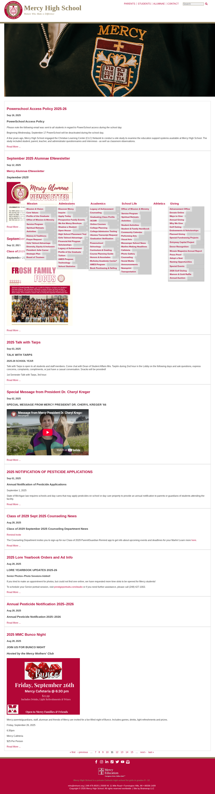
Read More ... (14, 146)
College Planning (98, 228)
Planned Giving (177, 234)
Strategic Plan (33, 254)
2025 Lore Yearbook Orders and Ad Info (40, 557)
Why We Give (176, 223)
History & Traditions (36, 236)
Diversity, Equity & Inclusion (40, 247)
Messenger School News (133, 243)
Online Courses (98, 224)
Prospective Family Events (71, 220)
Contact (173, 3)
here (193, 540)
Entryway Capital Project (182, 242)
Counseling (96, 213)
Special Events (177, 266)
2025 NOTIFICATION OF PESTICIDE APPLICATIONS (50, 472)
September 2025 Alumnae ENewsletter (38, 158)
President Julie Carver (37, 250)
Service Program (35, 224)
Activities (31, 231)
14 (127, 752)
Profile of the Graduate (37, 216)
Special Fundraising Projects (184, 238)
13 (122, 752)
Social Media (127, 261)
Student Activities (130, 225)
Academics (98, 203)
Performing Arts (129, 236)
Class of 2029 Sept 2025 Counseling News (42, 516)
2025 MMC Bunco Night (26, 634)
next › (143, 752)
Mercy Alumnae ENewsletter (25, 171)
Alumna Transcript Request (103, 235)
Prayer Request (34, 239)
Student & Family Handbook (135, 229)
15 (132, 752)
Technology (64, 263)
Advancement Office (180, 209)
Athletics (159, 203)
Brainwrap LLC (147, 788)
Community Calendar (131, 232)
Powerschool (96, 243)
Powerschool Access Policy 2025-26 (37, 109)
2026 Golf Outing (178, 271)
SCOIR (93, 221)
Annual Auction (177, 278)
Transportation (128, 272)
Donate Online (177, 213)
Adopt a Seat (176, 258)
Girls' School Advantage (38, 243)
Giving (174, 203)
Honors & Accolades (100, 257)
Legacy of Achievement (70, 248)
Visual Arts (126, 239)
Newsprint (126, 268)
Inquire (61, 213)
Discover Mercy (66, 209)
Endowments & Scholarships (184, 230)
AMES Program (65, 259)
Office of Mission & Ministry (40, 220)
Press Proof (175, 255)
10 (107, 752)
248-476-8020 (92, 785)
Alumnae (159, 3)
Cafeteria (125, 250)
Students (144, 3)
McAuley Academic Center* (103, 261)
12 (117, 752)
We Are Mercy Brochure (70, 223)
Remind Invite (14, 535)
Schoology (95, 247)
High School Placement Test (72, 234)
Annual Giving (177, 220)
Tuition (61, 255)
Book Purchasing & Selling (103, 268)
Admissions (67, 203)
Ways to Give (176, 216)
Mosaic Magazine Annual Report (186, 251)
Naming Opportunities (181, 262)
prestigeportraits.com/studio (68, 587)
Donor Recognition (179, 247)
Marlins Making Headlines (134, 247)
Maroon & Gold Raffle (180, 274)
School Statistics (66, 266)
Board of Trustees (35, 257)
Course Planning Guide (101, 254)
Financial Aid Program (69, 241)
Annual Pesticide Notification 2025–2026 (40, 604)
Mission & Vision (34, 209)
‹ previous (83, 752)
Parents (129, 3)
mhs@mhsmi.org (76, 785)
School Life (129, 203)
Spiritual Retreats (35, 228)
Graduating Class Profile (102, 217)
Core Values (32, 213)
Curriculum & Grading (101, 250)
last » (151, 752)
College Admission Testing (103, 231)
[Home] (13, 10)
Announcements (129, 264)
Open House (64, 230)
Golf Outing (175, 227)
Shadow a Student (67, 227)
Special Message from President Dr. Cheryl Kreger (48, 392)
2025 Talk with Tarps (24, 342)
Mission (32, 203)
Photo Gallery (128, 254)
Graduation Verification (101, 238)
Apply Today (64, 216)
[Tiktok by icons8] (112, 763)
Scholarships (65, 245)
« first (72, 752)
